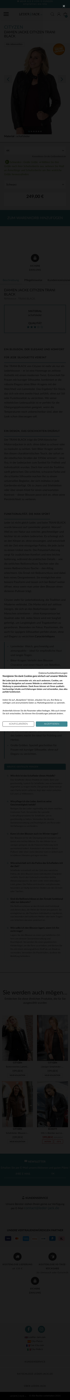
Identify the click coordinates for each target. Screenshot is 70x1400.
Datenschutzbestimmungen (53, 673)
